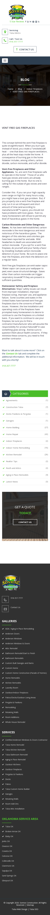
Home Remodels (12, 678)
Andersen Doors (12, 633)
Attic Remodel (11, 648)
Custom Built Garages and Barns (19, 663)
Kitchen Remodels (13, 683)
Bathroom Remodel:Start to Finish (20, 653)
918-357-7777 (16, 41)
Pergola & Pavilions (13, 702)
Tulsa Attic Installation (14, 809)
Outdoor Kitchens (13, 764)
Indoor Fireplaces (35, 89)
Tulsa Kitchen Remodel (15, 750)
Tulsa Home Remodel (14, 745)
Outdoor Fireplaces (13, 769)
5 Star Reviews (17, 21)
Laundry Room (11, 688)
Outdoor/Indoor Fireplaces (16, 692)
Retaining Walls (11, 712)
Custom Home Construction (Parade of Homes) (26, 673)
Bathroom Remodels (14, 658)
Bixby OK (9, 836)
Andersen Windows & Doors (17, 643)
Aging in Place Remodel (15, 759)
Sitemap (30, 905)
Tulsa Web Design (19, 909)
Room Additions (12, 717)
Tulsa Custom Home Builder (17, 789)
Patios (8, 784)
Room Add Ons (12, 804)
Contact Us (11, 353)
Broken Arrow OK (13, 831)
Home (10, 89)
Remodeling (10, 707)
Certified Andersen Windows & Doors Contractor (26, 740)
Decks (8, 779)
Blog (20, 89)
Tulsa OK (9, 826)
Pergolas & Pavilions (14, 774)
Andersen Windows (13, 638)
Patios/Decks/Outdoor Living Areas (20, 697)
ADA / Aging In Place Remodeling (19, 629)
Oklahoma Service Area (20, 819)
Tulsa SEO (33, 909)
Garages (9, 794)
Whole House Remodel (15, 722)
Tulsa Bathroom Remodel (16, 754)
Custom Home (11, 668)
